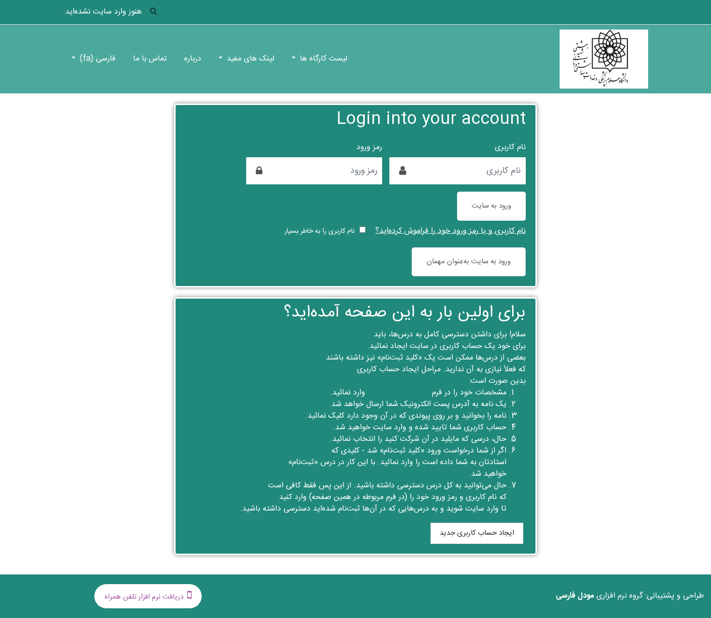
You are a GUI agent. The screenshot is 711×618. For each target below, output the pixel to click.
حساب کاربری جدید (399, 392)
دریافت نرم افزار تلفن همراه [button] (143, 597)
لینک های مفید (249, 58)
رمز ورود (369, 147)
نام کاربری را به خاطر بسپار (319, 231)
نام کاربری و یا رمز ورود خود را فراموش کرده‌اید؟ (450, 231)
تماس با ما (150, 58)
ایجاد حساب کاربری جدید (477, 533)
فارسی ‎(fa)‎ (96, 58)
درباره (192, 58)
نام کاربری (510, 147)
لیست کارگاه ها (322, 58)
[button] (153, 12)
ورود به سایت (491, 206)
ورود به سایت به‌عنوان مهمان (469, 262)
